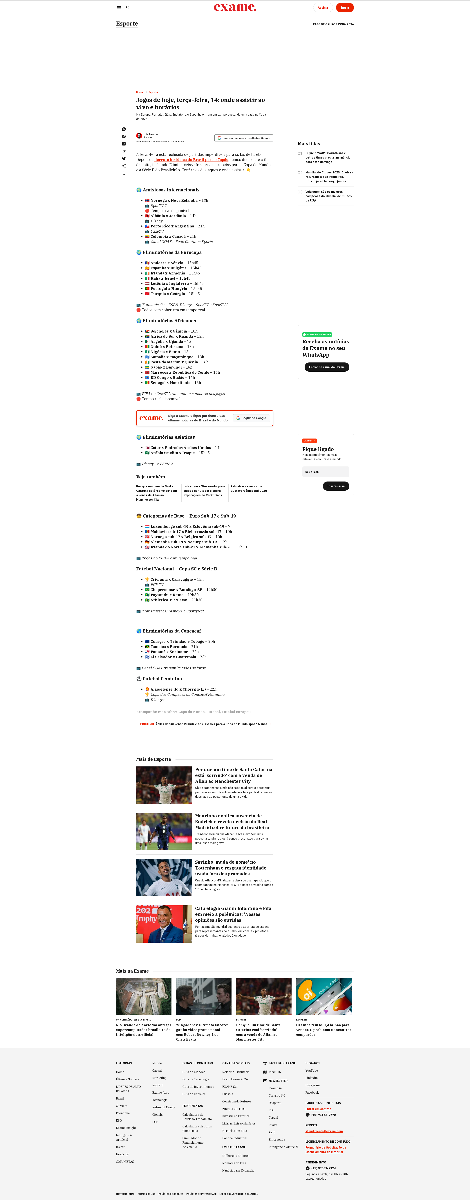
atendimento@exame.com (324, 1131)
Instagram (313, 1085)
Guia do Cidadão (193, 1072)
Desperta (275, 1103)
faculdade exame (282, 1063)
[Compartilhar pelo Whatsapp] (124, 129)
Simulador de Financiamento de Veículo (193, 1142)
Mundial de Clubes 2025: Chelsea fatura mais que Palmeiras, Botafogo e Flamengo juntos (329, 176)
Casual (157, 1070)
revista (275, 1072)
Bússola (227, 1094)
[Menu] (119, 7)
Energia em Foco (233, 1109)
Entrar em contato (318, 1109)
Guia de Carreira (194, 1094)
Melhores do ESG (234, 1163)
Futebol (213, 712)
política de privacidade (201, 1194)
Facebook (312, 1092)
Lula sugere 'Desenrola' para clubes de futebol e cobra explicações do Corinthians (204, 490)
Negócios (122, 1154)
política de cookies (170, 1194)
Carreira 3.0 (277, 1095)
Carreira (122, 1106)
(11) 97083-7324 (323, 1168)
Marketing (159, 1078)
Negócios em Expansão (238, 1170)
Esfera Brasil (142, 1019)
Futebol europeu (236, 712)
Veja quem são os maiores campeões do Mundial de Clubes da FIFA (329, 196)
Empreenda (277, 1139)
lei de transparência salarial (238, 1194)
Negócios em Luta (234, 1131)
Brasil (120, 1098)
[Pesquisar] (128, 7)
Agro (272, 1132)
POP (155, 1122)
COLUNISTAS (125, 1161)
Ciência (157, 1114)
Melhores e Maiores (235, 1156)
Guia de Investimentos (198, 1086)
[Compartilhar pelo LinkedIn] (124, 144)
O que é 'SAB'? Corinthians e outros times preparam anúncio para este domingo (328, 157)
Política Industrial (234, 1138)
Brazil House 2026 (235, 1079)
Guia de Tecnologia (195, 1079)
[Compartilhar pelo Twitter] (124, 158)
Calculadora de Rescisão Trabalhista (197, 1117)
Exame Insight (126, 1128)
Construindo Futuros (236, 1101)
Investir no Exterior (236, 1116)
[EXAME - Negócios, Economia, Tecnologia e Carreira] (235, 7)
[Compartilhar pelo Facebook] (124, 136)
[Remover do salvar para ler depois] (124, 173)
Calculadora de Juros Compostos (197, 1128)
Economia (123, 1113)
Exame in (275, 1088)
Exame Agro (160, 1092)
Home (139, 92)
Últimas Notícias (127, 1079)
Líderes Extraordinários (239, 1123)
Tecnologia (160, 1100)
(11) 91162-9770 (323, 1115)
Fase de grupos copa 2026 (333, 24)
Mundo (157, 1063)
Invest (120, 1147)
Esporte (127, 23)
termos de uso (147, 1194)
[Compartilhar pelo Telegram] (124, 151)
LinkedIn (312, 1078)
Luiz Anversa (151, 134)
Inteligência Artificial (124, 1137)
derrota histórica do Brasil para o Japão (191, 159)
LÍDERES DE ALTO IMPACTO (128, 1089)
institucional (125, 1194)
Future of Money (163, 1107)
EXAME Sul (230, 1086)
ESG (119, 1120)
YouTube (312, 1070)
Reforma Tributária (236, 1072)
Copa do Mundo (192, 712)
